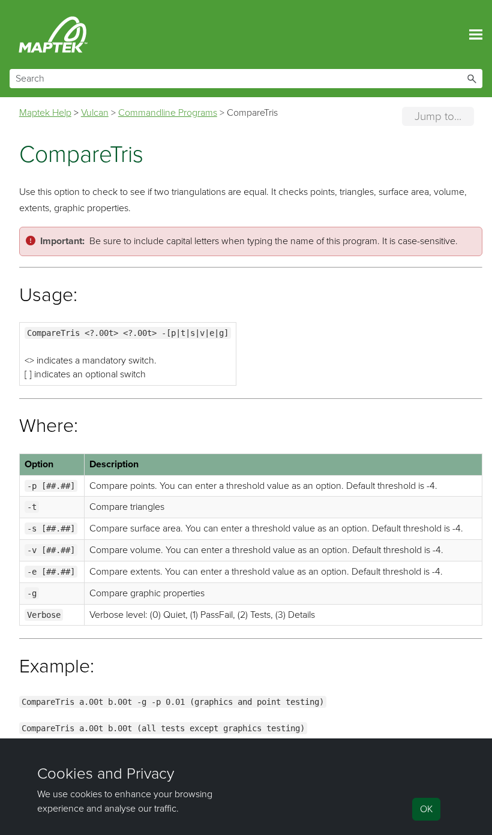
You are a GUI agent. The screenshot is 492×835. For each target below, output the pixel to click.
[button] (471, 78)
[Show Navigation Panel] (475, 34)
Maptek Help (45, 113)
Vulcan (95, 113)
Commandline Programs (167, 113)
